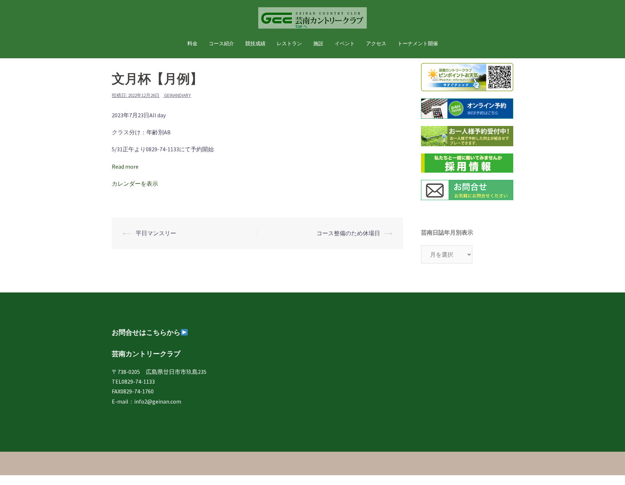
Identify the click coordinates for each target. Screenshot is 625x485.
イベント (345, 43)
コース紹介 (221, 43)
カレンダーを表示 (135, 183)
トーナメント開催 (417, 43)
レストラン (289, 43)
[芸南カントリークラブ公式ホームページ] (312, 20)
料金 (192, 43)
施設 (318, 43)
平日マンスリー (155, 233)
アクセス (376, 43)
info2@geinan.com (157, 401)
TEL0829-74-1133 (133, 381)
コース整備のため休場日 (348, 233)
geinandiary (177, 95)
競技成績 (255, 43)
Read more (125, 166)
